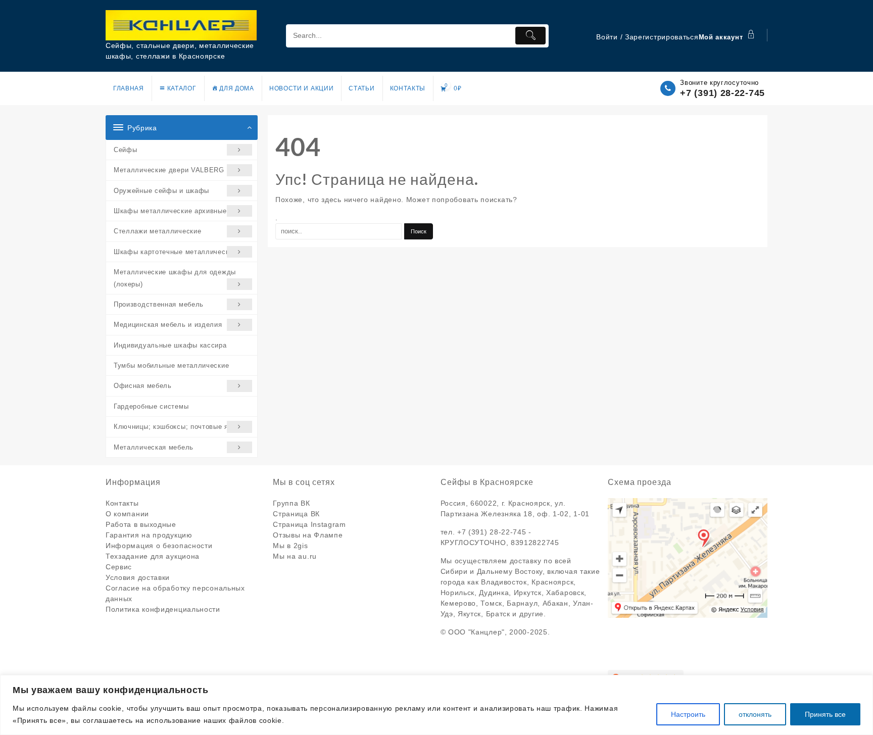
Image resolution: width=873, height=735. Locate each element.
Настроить (688, 714)
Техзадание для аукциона (153, 556)
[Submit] (530, 35)
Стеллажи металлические (157, 231)
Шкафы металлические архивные (170, 211)
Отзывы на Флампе (308, 535)
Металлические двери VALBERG (169, 170)
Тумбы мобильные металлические (171, 365)
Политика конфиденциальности (163, 609)
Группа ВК (291, 503)
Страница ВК (296, 514)
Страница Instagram (309, 524)
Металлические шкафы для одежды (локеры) (175, 277)
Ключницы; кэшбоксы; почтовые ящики (180, 426)
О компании (127, 514)
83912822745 (535, 542)
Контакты (122, 503)
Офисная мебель (143, 385)
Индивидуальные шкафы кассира (170, 345)
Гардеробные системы (151, 406)
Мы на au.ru (295, 556)
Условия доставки (138, 577)
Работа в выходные (141, 524)
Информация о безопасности (159, 546)
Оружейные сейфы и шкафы (161, 190)
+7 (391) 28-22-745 (722, 93)
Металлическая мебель (153, 447)
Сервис (119, 567)
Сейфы (125, 150)
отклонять (755, 714)
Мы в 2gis (290, 546)
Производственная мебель (159, 304)
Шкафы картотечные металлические (175, 252)
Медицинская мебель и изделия (168, 324)
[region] (436, 705)
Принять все (825, 714)
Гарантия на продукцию (149, 535)
